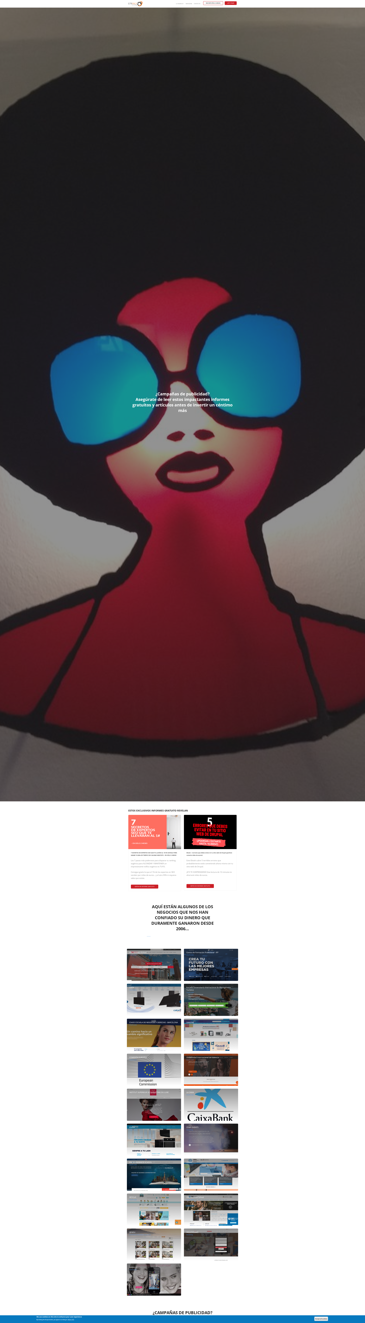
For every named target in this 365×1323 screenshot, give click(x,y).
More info (71, 1319)
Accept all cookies (321, 1318)
